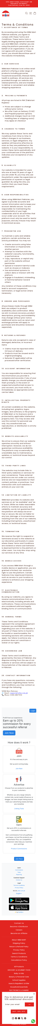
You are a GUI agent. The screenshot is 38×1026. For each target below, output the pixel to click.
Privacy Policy (19, 950)
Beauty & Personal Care (19, 977)
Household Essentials (19, 987)
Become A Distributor (19, 926)
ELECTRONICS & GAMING (19, 990)
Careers (19, 930)
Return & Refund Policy (19, 947)
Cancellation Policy (19, 960)
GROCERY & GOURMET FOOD (19, 970)
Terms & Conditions (19, 957)
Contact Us (19, 923)
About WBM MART (19, 940)
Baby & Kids (19, 973)
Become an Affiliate (19, 933)
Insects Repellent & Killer (19, 983)
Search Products (19, 953)
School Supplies (18, 980)
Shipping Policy (19, 943)
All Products (19, 967)
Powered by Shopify (19, 1024)
